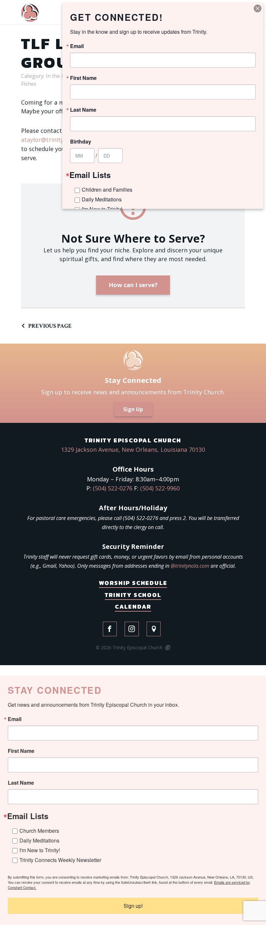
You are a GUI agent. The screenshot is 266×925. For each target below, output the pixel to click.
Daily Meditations (39, 840)
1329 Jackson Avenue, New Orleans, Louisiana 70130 (133, 449)
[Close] (257, 8)
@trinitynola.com (190, 565)
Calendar (133, 606)
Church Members (39, 830)
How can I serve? (133, 285)
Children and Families (107, 189)
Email (14, 719)
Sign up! (133, 905)
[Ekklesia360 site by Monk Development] (167, 648)
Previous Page (50, 326)
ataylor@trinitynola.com (55, 140)
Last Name (21, 782)
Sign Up (133, 409)
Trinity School (133, 594)
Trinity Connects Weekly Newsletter (60, 860)
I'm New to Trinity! (39, 850)
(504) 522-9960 (160, 488)
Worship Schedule (133, 582)
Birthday (80, 141)
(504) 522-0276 (112, 488)
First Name (21, 751)
